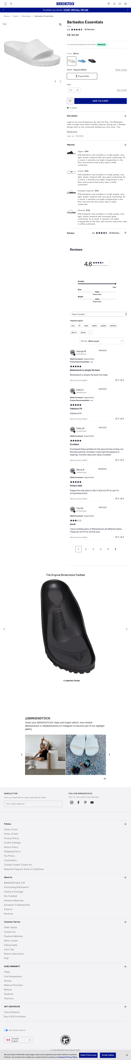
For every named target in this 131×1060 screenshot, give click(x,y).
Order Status (10, 927)
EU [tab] (71, 90)
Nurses (8, 981)
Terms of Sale (11, 834)
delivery (113, 326)
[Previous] (4, 629)
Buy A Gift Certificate (15, 1016)
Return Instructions (14, 954)
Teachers (9, 998)
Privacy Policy (11, 838)
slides (94, 326)
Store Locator (11, 941)
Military (8, 990)
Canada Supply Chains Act (18, 865)
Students (8, 994)
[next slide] (109, 754)
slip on (74, 332)
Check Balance (12, 1012)
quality (103, 326)
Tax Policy (9, 856)
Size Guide (122, 90)
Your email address (15, 804)
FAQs (7, 972)
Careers (8, 909)
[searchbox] (97, 314)
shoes (83, 332)
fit (79, 326)
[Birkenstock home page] (65, 3)
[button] (3, 9)
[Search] (11, 4)
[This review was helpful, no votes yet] (116, 380)
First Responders (13, 976)
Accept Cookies (108, 1055)
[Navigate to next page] (115, 549)
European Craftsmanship (17, 905)
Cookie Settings (12, 843)
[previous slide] (21, 754)
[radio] (71, 61)
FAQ (6, 958)
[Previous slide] (55, 81)
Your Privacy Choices (16, 1030)
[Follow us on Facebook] (78, 802)
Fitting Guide (11, 945)
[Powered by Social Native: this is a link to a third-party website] (105, 778)
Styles (16, 16)
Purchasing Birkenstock (16, 887)
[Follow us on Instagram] (72, 802)
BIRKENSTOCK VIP (14, 883)
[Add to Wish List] (70, 101)
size (73, 326)
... (90, 333)
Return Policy (11, 847)
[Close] (127, 1055)
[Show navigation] (5, 4)
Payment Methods (13, 936)
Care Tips (9, 949)
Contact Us (10, 932)
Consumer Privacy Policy (67, 1057)
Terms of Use (11, 829)
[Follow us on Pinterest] (85, 802)
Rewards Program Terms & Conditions (24, 869)
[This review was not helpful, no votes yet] (121, 380)
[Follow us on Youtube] (92, 802)
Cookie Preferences (88, 1055)
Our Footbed (10, 896)
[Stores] (108, 4)
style (86, 326)
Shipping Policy (12, 851)
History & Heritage (13, 892)
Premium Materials (14, 900)
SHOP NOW (103, 10)
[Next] (126, 629)
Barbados (27, 16)
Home (7, 16)
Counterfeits (10, 860)
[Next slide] (60, 81)
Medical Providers (13, 985)
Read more (72, 132)
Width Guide (121, 70)
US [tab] (77, 90)
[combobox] (102, 341)
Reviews (8, 914)
